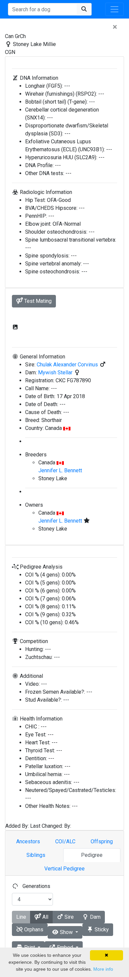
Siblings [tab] (35, 855)
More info (103, 969)
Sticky (101, 929)
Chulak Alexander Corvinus (68, 364)
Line (21, 917)
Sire (68, 917)
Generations (36, 886)
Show (66, 932)
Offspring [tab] (102, 841)
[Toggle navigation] (114, 9)
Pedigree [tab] (92, 855)
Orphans (33, 929)
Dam (95, 917)
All (44, 917)
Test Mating (37, 301)
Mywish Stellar (56, 372)
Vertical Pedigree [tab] (64, 868)
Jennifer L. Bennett (60, 470)
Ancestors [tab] (28, 841)
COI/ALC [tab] (65, 841)
